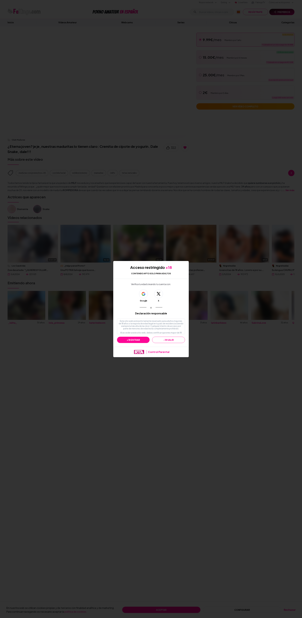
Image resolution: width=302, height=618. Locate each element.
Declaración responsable (151, 313)
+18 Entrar (133, 339)
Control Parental (158, 352)
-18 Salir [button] (168, 339)
